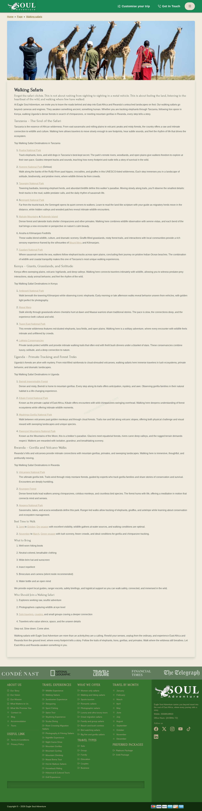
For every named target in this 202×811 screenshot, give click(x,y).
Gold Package (122, 755)
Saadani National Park (31, 250)
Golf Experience (52, 777)
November (24, 534)
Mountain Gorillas (53, 746)
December (121, 739)
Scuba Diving (51, 721)
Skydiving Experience (55, 717)
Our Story (14, 690)
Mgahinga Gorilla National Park (35, 414)
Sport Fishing (51, 708)
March (36, 534)
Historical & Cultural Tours (57, 772)
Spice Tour (50, 712)
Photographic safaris (90, 708)
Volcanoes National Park (32, 472)
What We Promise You (20, 708)
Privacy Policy (17, 744)
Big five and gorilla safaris (92, 734)
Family (83, 755)
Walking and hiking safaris (92, 695)
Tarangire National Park (31, 183)
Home (10, 16)
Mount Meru (75, 242)
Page (20, 16)
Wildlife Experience (54, 690)
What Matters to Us (19, 704)
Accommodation (18, 721)
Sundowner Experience (56, 699)
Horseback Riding (53, 768)
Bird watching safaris (90, 730)
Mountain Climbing (54, 755)
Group (83, 750)
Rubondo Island (49, 216)
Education (85, 759)
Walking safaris (34, 16)
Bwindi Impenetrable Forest (33, 381)
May (118, 708)
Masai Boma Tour (53, 759)
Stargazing (50, 704)
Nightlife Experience (54, 737)
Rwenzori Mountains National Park (37, 431)
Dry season (43, 526)
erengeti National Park (32, 200)
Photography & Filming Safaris (59, 733)
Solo (82, 746)
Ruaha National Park (30, 150)
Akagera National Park (31, 505)
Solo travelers (26, 614)
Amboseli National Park (31, 291)
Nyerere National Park (30, 167)
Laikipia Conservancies (31, 340)
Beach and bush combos (92, 725)
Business (84, 768)
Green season (48, 534)
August (119, 721)
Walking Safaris (52, 695)
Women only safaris (89, 690)
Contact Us (15, 712)
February (120, 695)
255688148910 (167, 714)
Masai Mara (25, 307)
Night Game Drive (53, 742)
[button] (133, 6)
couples (39, 614)
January (120, 690)
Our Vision (15, 695)
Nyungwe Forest (27, 489)
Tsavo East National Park (32, 324)
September (121, 725)
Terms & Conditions (19, 740)
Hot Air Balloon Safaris (55, 764)
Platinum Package (124, 750)
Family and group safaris (92, 721)
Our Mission (16, 699)
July (118, 717)
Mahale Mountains (28, 216)
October (31, 526)
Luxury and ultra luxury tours (94, 712)
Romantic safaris (88, 704)
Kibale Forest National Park (33, 398)
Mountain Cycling (53, 751)
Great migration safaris (91, 717)
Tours (13, 725)
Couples (84, 763)
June (22, 526)
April (118, 704)
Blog (12, 717)
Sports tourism (87, 699)
